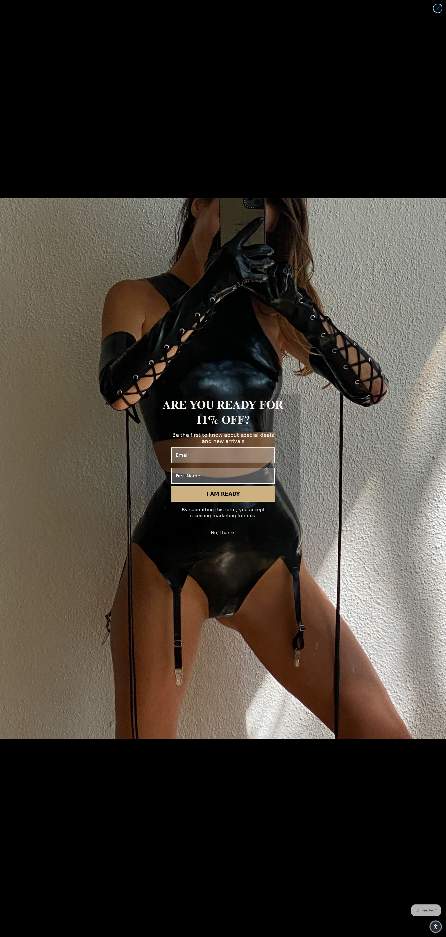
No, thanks (223, 532)
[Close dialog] (438, 8)
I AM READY (223, 494)
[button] (435, 926)
